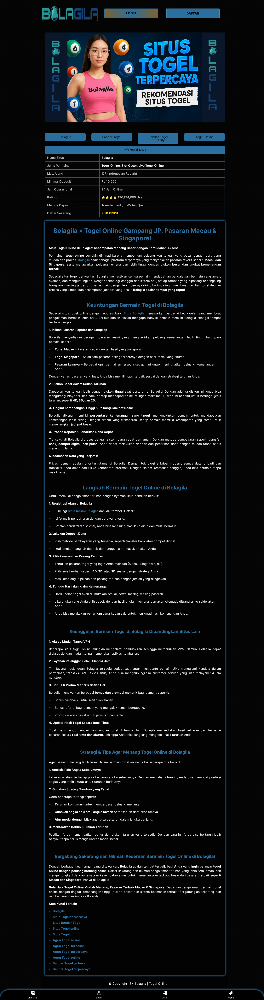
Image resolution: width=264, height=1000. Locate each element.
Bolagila (84, 260)
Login (99, 997)
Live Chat (33, 997)
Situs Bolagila (134, 313)
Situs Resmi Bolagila (83, 511)
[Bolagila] (70, 13)
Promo (230, 997)
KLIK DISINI (109, 213)
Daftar (165, 997)
